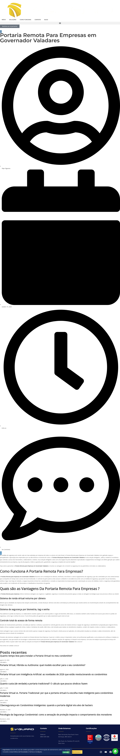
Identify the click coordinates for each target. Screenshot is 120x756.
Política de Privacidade (20, 752)
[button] (60, 23)
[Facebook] (110, 752)
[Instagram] (101, 752)
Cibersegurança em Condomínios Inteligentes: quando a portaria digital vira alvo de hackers (46, 705)
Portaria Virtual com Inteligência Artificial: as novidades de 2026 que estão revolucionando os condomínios (53, 674)
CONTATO (38, 19)
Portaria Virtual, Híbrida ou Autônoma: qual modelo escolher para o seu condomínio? (42, 665)
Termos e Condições (35, 752)
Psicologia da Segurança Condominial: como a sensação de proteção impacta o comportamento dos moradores (56, 714)
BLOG (46, 19)
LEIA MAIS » (3, 662)
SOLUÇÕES (12, 19)
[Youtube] (105, 752)
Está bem (65, 752)
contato (11, 645)
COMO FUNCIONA (25, 19)
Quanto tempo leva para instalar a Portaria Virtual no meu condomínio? (36, 655)
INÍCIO (4, 19)
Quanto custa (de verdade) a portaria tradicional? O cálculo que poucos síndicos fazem (43, 683)
